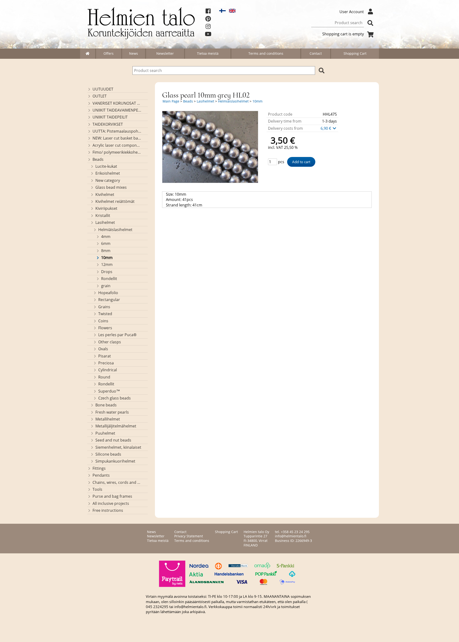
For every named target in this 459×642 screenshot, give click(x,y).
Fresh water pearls (112, 412)
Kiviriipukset (106, 208)
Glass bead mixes (111, 187)
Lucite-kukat (106, 166)
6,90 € (326, 128)
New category (107, 180)
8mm (105, 250)
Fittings (99, 468)
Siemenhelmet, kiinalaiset (118, 447)
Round (104, 377)
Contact (316, 53)
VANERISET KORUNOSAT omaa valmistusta (117, 103)
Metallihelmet (107, 419)
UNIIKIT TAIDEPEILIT (110, 117)
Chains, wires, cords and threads (117, 482)
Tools (97, 489)
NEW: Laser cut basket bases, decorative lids (117, 138)
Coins (103, 321)
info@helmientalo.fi (290, 536)
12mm (107, 264)
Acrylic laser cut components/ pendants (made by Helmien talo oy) (117, 145)
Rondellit (109, 278)
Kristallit (102, 215)
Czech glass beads (114, 398)
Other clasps (109, 342)
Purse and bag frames (112, 496)
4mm (105, 236)
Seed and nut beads (113, 440)
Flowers (105, 327)
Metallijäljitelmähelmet (115, 426)
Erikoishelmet (107, 173)
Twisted (105, 313)
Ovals (103, 348)
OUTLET (100, 96)
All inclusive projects (111, 503)
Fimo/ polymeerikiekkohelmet (117, 152)
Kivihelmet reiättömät (115, 201)
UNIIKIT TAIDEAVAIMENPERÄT (117, 110)
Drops (106, 271)
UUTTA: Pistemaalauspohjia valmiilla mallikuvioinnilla (117, 131)
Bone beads (106, 405)
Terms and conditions (265, 53)
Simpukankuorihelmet (115, 461)
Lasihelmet (105, 222)
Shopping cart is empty (343, 34)
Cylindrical (107, 369)
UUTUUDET (103, 89)
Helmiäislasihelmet (115, 229)
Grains (104, 306)
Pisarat (104, 356)
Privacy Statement (188, 536)
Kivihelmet (104, 194)
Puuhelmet (105, 433)
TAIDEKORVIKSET (108, 124)
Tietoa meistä (208, 53)
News (133, 53)
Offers (109, 53)
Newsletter (165, 53)
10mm (107, 257)
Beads (98, 159)
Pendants (101, 475)
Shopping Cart (355, 53)
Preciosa (106, 363)
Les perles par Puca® (117, 334)
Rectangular (109, 299)
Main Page (171, 101)
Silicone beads (108, 454)
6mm (105, 243)
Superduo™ (109, 391)
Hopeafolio (108, 292)
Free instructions (108, 510)
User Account (351, 11)
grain (105, 285)
